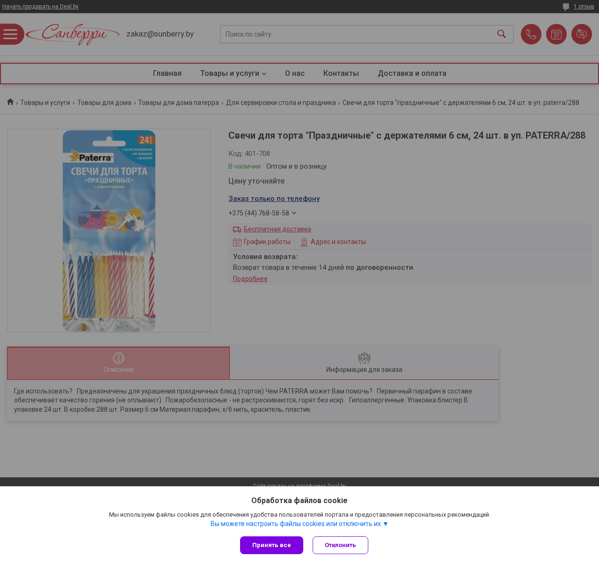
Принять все (271, 545)
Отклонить (340, 545)
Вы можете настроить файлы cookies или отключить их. (296, 523)
